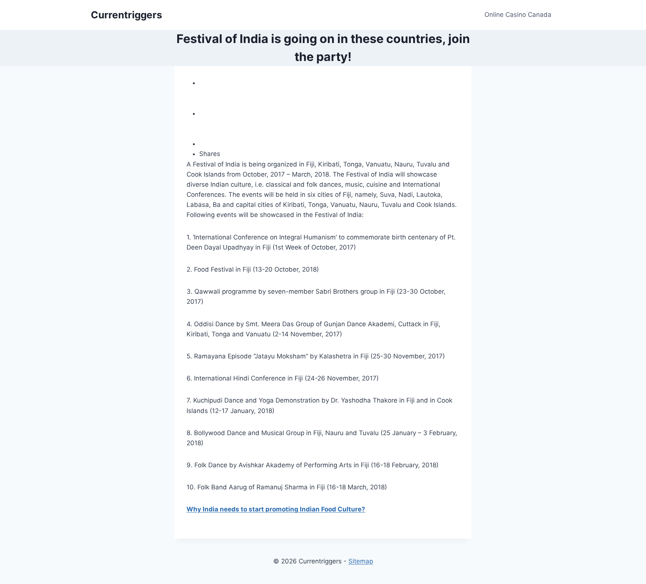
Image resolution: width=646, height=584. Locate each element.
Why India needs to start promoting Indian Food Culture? (276, 509)
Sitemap (360, 561)
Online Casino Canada (518, 14)
